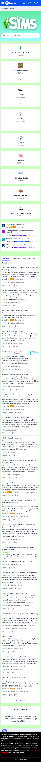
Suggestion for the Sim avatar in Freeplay (17, 417)
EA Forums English (9, 8)
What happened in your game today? (15, 374)
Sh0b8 (4, 363)
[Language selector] (19, 3)
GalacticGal (5, 340)
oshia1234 (5, 299)
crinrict (8, 227)
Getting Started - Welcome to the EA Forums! (19, 232)
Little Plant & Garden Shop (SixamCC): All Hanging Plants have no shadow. (20, 615)
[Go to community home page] (10, 3)
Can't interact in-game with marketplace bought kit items (12, 353)
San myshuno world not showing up (14, 593)
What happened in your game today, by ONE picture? (18, 396)
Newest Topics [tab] (16, 258)
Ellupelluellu (5, 406)
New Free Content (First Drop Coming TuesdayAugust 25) (15, 312)
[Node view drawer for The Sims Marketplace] (20, 79)
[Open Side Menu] (2, 2)
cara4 (4, 449)
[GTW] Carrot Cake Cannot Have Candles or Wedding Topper (18, 548)
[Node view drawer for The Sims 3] (20, 127)
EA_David (9, 235)
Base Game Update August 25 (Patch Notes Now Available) (20, 269)
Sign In (36, 3)
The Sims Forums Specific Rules (17, 239)
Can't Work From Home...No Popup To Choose (18, 290)
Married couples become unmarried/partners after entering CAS (20, 461)
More (33, 258)
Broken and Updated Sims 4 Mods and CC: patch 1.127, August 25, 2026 (19, 501)
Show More (21, 700)
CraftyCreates (6, 602)
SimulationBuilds (7, 625)
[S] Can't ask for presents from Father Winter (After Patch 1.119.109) (18, 526)
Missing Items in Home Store (12, 438)
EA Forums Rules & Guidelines (16, 245)
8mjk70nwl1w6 (6, 427)
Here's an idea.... (7, 636)
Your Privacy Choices (20, 759)
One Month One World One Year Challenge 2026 (19, 573)
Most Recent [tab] (6, 258)
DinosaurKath (6, 561)
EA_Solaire (9, 241)
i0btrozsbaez (6, 666)
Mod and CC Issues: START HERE (14, 677)
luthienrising (6, 513)
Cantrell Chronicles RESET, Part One (15, 331)
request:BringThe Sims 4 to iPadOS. (15, 657)
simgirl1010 (5, 279)
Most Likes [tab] (26, 258)
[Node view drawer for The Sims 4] (20, 103)
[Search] (24, 3)
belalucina (5, 582)
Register (29, 3)
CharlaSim (5, 384)
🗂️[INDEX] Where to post (15, 224)
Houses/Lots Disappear (10, 483)
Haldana (4, 536)
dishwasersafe (6, 472)
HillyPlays (5, 646)
